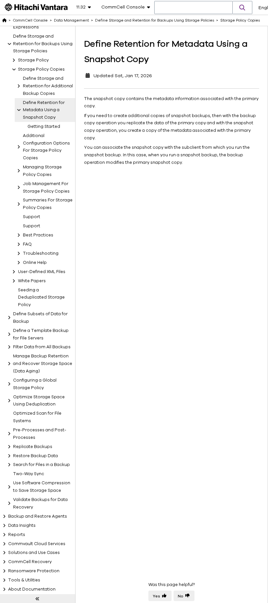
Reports (16, 535)
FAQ (27, 244)
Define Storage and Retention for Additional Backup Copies (48, 86)
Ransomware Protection (33, 571)
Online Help (35, 263)
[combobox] (193, 7)
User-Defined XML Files (41, 272)
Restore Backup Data (35, 456)
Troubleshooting (41, 253)
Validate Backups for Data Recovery (40, 503)
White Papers (32, 281)
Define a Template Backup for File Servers (41, 334)
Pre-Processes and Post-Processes (39, 433)
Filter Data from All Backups (42, 347)
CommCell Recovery (30, 562)
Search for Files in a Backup (41, 465)
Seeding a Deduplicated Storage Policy (41, 297)
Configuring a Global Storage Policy (35, 384)
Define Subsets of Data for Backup (40, 317)
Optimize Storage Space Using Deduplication (39, 400)
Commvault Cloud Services (36, 544)
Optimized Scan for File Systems (37, 417)
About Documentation (32, 589)
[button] (242, 7)
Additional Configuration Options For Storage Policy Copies (46, 147)
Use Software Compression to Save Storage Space (41, 486)
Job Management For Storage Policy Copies (46, 187)
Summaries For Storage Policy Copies (48, 204)
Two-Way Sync (28, 474)
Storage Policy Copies (41, 69)
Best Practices (38, 235)
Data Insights (22, 525)
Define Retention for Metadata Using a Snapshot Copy (44, 110)
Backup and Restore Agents (37, 516)
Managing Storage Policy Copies (42, 171)
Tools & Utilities (24, 580)
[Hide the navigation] (37, 598)
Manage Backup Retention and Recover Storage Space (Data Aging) (42, 363)
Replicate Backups (32, 447)
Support (31, 217)
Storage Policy (33, 60)
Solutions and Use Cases (34, 553)
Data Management (71, 20)
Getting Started (43, 126)
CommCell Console (30, 20)
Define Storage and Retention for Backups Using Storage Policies (43, 43)
